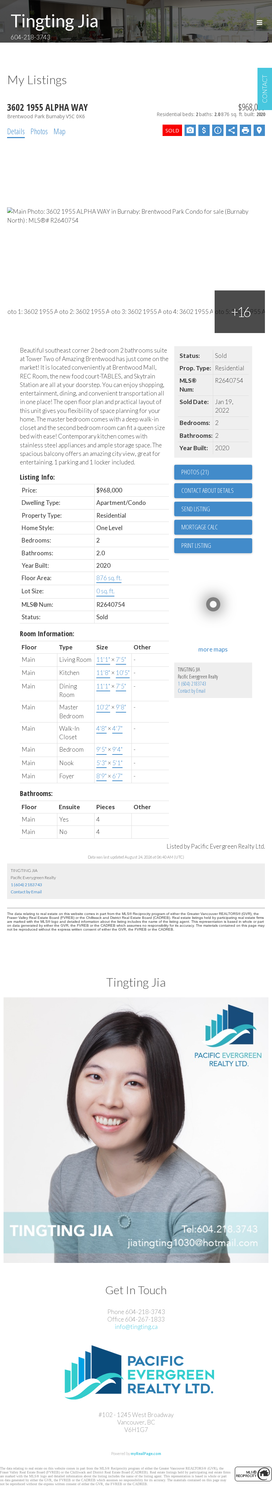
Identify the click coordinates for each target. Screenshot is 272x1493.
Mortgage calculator (216, 527)
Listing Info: (37, 477)
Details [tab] (16, 131)
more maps (213, 649)
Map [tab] (59, 131)
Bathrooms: (36, 793)
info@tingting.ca (136, 1326)
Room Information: (47, 633)
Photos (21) (195, 472)
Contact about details (207, 490)
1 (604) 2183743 (192, 683)
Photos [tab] (39, 131)
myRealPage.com (146, 1453)
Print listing (196, 545)
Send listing (195, 509)
